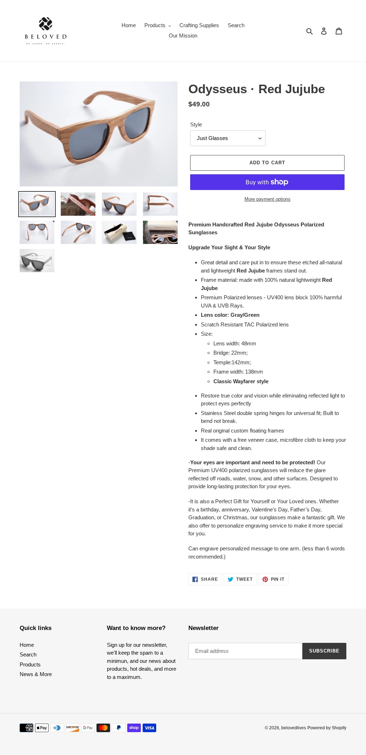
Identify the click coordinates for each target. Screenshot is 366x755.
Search (28, 654)
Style (196, 124)
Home (27, 645)
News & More (36, 674)
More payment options (267, 199)
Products (30, 664)
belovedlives (293, 727)
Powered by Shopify (326, 727)
